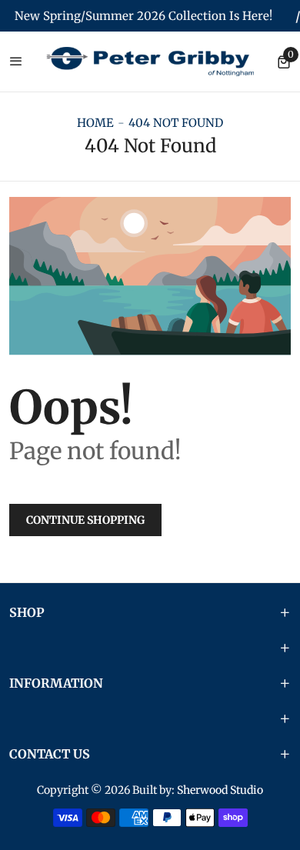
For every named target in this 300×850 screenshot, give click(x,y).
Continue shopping (85, 520)
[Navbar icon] (16, 62)
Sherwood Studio (220, 790)
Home (95, 122)
